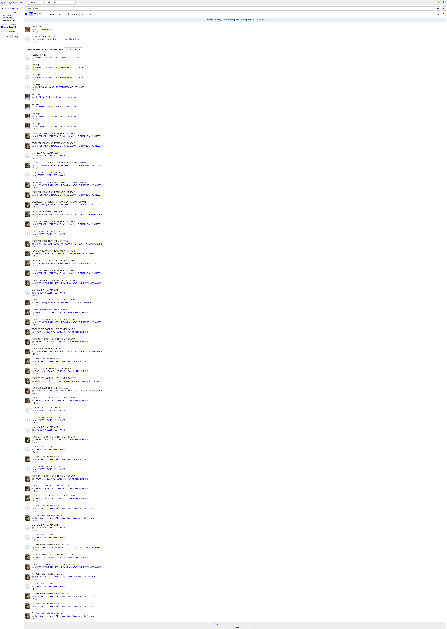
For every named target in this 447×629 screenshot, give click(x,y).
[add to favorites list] (33, 29)
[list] (26, 14)
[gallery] (35, 14)
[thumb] (31, 14)
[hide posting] (37, 32)
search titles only (9, 12)
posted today (8, 18)
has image (7, 15)
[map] (39, 14)
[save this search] (444, 8)
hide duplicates (9, 20)
